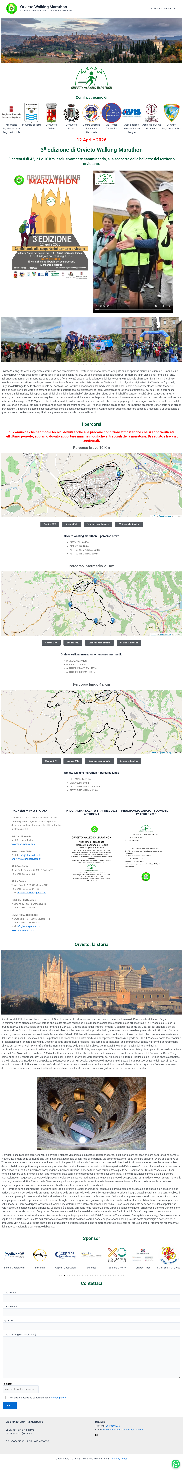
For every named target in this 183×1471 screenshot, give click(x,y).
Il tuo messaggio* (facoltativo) (19, 1334)
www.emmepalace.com (23, 930)
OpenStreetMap (165, 516)
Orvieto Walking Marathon (43, 7)
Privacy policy (58, 1397)
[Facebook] (96, 1435)
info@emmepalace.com (29, 926)
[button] (173, 8)
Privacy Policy (119, 1458)
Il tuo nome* (9, 1292)
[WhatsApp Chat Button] (176, 1464)
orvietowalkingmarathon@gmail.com (123, 1429)
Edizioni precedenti (161, 8)
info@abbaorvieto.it (30, 855)
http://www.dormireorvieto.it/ (26, 859)
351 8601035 (113, 1425)
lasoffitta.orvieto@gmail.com (31, 892)
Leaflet (153, 516)
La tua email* (10, 1306)
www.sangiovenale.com (23, 844)
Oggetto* (8, 1320)
